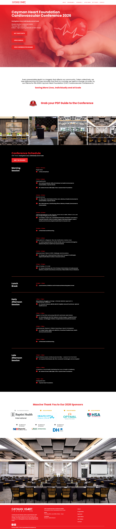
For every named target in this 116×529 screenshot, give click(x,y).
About (64, 2)
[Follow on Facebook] (13, 525)
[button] (14, 130)
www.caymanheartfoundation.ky (27, 527)
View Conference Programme (23, 47)
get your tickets (19, 33)
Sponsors (79, 2)
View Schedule (18, 40)
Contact (102, 2)
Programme (70, 2)
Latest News (87, 2)
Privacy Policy (15, 527)
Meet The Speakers (19, 160)
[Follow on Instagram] (15, 525)
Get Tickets (95, 2)
